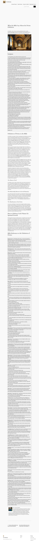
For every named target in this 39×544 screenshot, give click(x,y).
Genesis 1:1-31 (10, 130)
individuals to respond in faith (24, 198)
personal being (28, 194)
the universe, (13, 160)
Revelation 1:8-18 (10, 480)
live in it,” (21, 141)
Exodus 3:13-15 (10, 238)
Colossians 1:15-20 (11, 447)
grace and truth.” (23, 154)
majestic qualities (19, 155)
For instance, (12, 140)
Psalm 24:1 (16, 140)
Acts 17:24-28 (10, 407)
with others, (29, 222)
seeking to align (10, 224)
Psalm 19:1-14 (10, 252)
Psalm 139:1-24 (10, 281)
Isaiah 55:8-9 (22, 142)
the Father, (17, 154)
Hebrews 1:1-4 (10, 459)
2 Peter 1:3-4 (10, 473)
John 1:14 (15, 152)
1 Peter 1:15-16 (10, 469)
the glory (25, 153)
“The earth (22, 140)
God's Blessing (8, 1)
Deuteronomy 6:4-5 (11, 248)
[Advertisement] (19, 14)
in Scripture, (15, 219)
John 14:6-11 (10, 393)
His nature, (13, 32)
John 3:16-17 (10, 388)
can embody (15, 221)
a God (26, 138)
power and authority (25, 184)
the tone (26, 164)
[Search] (35, 6)
